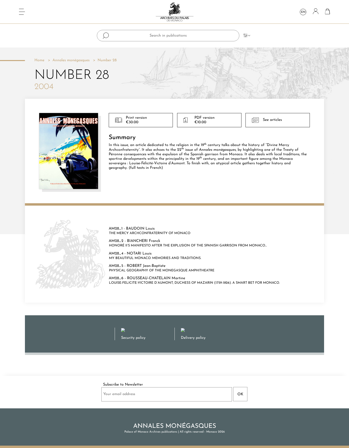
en (303, 12)
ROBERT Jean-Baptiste (146, 266)
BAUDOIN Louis (140, 229)
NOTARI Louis (139, 253)
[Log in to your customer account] (315, 11)
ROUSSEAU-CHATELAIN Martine (156, 278)
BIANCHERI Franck (143, 241)
